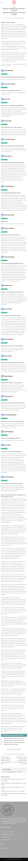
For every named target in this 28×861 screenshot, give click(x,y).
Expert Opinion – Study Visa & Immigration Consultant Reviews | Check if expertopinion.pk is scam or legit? (20, 760)
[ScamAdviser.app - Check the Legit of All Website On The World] (14, 2)
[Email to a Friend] (15, 749)
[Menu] (2, 2)
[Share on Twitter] (13, 749)
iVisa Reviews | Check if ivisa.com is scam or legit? (12, 791)
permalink (23, 754)
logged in (11, 772)
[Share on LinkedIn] (20, 749)
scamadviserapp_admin (20, 18)
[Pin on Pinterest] (17, 749)
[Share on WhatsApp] (8, 749)
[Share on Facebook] (10, 749)
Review (14, 6)
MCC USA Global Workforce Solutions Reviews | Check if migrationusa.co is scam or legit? (7, 760)
